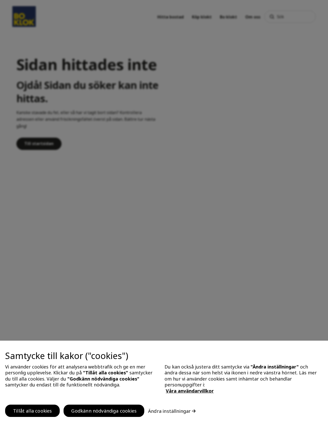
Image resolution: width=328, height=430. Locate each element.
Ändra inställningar (169, 411)
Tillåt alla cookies (32, 410)
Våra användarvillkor (190, 391)
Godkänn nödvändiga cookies (104, 410)
